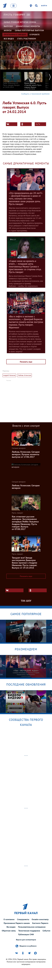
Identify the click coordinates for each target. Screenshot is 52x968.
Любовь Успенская (24, 375)
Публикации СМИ (26, 934)
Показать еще (26, 361)
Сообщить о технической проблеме (35, 94)
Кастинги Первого (40, 923)
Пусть (14, 14)
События (46, 930)
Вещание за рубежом (28, 946)
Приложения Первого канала (17, 923)
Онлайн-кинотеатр (40, 919)
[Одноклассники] (26, 124)
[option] (12, 78)
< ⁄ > (38, 124)
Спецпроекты (23, 919)
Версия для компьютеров (26, 940)
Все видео (11, 927)
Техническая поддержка (29, 930)
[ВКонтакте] (11, 124)
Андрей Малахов (9, 375)
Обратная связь (9, 930)
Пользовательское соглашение (31, 927)
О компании (9, 919)
